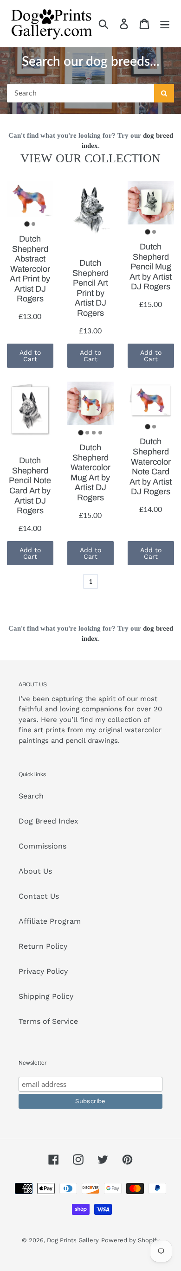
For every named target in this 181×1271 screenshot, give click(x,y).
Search (31, 796)
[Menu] (165, 23)
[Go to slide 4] (100, 432)
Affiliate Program (50, 921)
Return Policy (43, 946)
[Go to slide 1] (26, 223)
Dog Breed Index (48, 821)
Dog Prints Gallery (73, 1240)
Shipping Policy (46, 996)
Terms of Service (48, 1021)
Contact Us (39, 896)
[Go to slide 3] (94, 432)
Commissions (42, 846)
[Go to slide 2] (33, 224)
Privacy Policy (43, 971)
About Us (35, 871)
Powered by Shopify (130, 1240)
